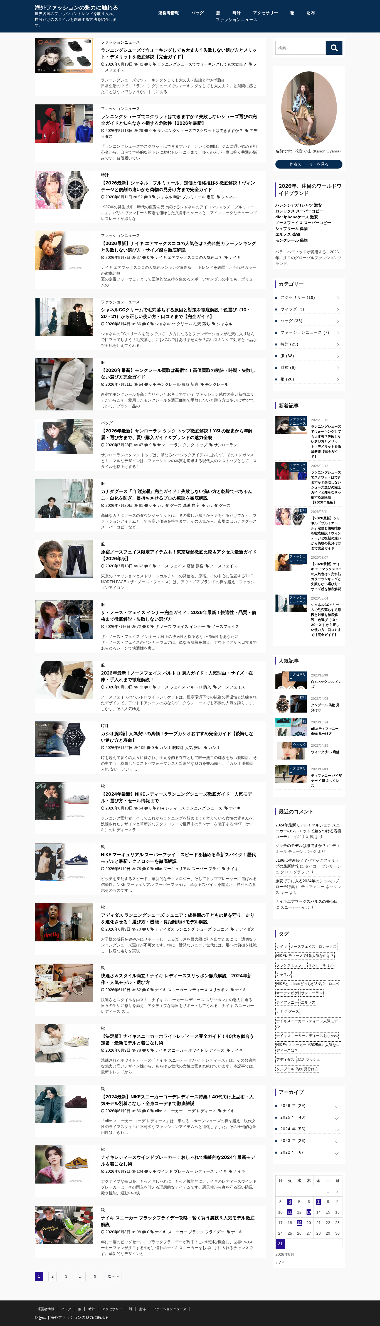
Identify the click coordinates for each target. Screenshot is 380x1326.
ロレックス (328, 946)
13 (309, 1212)
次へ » (113, 1276)
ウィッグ (292, 309)
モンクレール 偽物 (291, 240)
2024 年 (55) (293, 1129)
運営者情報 (168, 13)
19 (299, 1222)
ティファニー (287, 1002)
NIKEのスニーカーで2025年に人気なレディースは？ (308, 1047)
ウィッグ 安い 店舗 (325, 752)
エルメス (308, 1002)
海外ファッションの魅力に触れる (76, 7)
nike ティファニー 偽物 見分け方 (325, 731)
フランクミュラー (290, 965)
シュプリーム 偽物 (291, 228)
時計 (237, 13)
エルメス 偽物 (287, 234)
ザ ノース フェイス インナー (180, 626)
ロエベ (334, 984)
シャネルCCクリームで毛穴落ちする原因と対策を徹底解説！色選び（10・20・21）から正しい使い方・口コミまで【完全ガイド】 (326, 620)
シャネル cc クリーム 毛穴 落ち (182, 324)
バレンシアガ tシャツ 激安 (298, 205)
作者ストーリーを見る (309, 164)
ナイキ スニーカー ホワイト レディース (189, 1050)
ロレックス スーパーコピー (299, 211)
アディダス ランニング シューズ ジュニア (191, 929)
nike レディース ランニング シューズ (189, 808)
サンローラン (225, 445)
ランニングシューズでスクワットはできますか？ (200, 130)
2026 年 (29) (293, 1105)
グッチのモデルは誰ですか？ (300, 845)
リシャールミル (321, 965)
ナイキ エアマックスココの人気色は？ (188, 257)
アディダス (245, 929)
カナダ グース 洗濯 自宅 (178, 505)
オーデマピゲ (287, 993)
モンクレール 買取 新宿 (177, 384)
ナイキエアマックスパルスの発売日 (306, 901)
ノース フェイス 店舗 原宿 (180, 566)
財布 (311, 13)
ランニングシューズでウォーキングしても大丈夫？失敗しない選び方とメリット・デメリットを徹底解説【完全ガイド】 (326, 441)
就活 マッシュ (308, 1059)
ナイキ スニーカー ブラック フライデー (189, 1232)
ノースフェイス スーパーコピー (303, 222)
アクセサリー (265, 13)
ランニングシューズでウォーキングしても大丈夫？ (202, 64)
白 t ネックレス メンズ (326, 684)
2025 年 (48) (293, 1117)
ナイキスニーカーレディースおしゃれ (307, 1036)
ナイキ (235, 257)
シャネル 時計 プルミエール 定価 (185, 197)
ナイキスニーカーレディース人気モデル (307, 1024)
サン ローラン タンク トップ (182, 445)
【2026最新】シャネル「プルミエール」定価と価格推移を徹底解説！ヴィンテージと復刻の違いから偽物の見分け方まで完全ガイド (326, 533)
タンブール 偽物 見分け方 (325, 707)
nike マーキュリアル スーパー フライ (187, 868)
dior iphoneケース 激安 (296, 217)
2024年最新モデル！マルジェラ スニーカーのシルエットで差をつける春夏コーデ (308, 831)
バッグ (197, 13)
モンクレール (216, 384)
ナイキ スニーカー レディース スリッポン (191, 989)
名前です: (283, 151)
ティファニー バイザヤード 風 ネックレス (326, 780)
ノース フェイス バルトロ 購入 (184, 687)
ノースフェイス (223, 566)
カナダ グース (218, 505)
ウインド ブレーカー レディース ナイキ (192, 1171)
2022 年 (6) (291, 1152)
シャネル (229, 197)
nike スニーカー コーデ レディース (185, 1111)
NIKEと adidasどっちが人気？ (300, 984)
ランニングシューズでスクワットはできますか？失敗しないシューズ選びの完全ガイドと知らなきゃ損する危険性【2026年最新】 (326, 487)
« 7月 (280, 1262)
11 (290, 1212)
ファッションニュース (237, 19)
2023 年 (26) (293, 1140)
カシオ (214, 747)
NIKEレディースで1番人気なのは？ (305, 956)
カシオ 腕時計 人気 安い (180, 747)
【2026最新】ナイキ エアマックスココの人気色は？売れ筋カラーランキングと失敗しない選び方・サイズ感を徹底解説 (326, 576)
